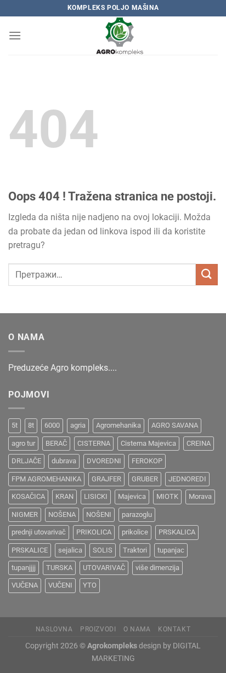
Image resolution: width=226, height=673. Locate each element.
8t (31, 425)
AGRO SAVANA (174, 425)
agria (78, 425)
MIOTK (167, 496)
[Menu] (14, 35)
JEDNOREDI (187, 479)
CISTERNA (93, 443)
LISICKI (96, 496)
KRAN (64, 496)
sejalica (70, 550)
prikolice (135, 532)
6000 (52, 425)
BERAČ (56, 443)
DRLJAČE (26, 461)
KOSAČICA (28, 496)
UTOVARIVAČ (104, 567)
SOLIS (102, 550)
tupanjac (170, 550)
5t (15, 425)
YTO (90, 585)
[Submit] (207, 274)
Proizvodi (98, 629)
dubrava (64, 461)
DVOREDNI (104, 461)
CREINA (199, 443)
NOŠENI (98, 514)
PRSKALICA (177, 532)
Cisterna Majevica (148, 443)
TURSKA (59, 567)
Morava (200, 496)
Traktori (135, 550)
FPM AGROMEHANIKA (46, 479)
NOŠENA (62, 514)
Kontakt (174, 629)
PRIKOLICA (93, 532)
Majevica (132, 496)
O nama (137, 629)
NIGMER (25, 514)
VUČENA (25, 585)
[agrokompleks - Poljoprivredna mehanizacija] (120, 35)
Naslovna (54, 629)
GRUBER (145, 479)
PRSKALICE (30, 550)
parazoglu (137, 514)
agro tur (23, 443)
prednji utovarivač (39, 532)
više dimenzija (157, 567)
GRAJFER (106, 479)
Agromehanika (118, 425)
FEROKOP (147, 461)
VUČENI (60, 585)
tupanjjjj (24, 567)
